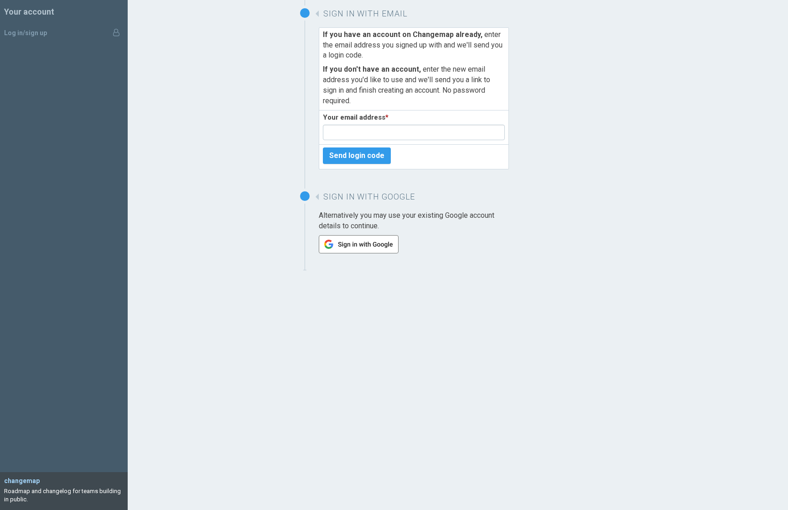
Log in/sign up (25, 33)
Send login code (356, 155)
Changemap (22, 480)
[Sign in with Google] (359, 251)
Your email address (356, 117)
